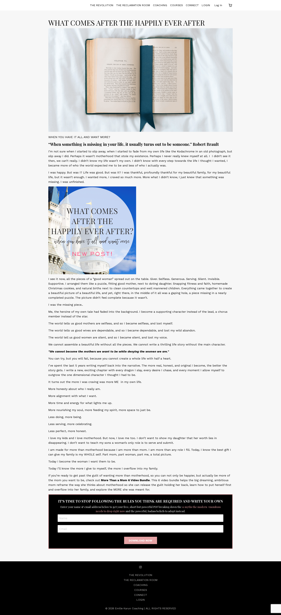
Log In (218, 5)
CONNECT (192, 5)
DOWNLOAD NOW (140, 540)
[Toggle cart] (230, 5)
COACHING (160, 5)
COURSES (176, 5)
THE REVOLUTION (101, 5)
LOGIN (206, 5)
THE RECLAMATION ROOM (133, 5)
